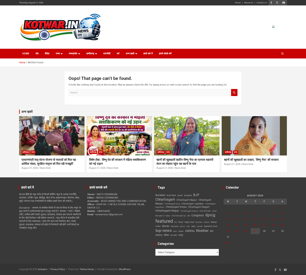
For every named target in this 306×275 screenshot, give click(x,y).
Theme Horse (87, 269)
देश (37, 53)
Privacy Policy (58, 269)
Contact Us (262, 2)
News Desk (45, 168)
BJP (196, 195)
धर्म (118, 53)
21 (264, 225)
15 (273, 219)
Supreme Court (210, 226)
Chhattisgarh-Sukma (189, 211)
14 (264, 219)
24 (228, 231)
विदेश (47, 53)
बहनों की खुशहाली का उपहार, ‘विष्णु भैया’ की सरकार (251, 160)
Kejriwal (199, 222)
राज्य (58, 53)
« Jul (226, 242)
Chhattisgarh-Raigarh (199, 207)
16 (282, 219)
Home (237, 2)
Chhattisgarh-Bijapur (186, 200)
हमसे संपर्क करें (165, 53)
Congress (197, 215)
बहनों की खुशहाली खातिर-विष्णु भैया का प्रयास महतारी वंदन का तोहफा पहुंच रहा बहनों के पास (185, 162)
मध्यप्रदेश (73, 53)
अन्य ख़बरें (27, 112)
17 (228, 225)
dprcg (210, 215)
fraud (180, 222)
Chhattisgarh (165, 199)
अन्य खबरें (130, 53)
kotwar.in (42, 269)
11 (237, 219)
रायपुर (180, 235)
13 (255, 219)
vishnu (189, 231)
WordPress (125, 269)
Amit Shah (171, 195)
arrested (188, 195)
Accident (160, 195)
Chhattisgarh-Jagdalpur (193, 203)
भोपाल (166, 235)
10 (228, 219)
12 (246, 219)
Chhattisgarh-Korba (176, 206)
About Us (248, 2)
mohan (206, 222)
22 (273, 225)
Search (234, 92)
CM (188, 216)
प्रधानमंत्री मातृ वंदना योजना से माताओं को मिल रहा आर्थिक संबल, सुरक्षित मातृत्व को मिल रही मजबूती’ (49, 162)
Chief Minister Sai (178, 216)
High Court (189, 222)
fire (175, 222)
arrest (180, 195)
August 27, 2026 (30, 168)
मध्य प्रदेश (173, 235)
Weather (202, 231)
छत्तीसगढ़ (158, 235)
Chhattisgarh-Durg (172, 204)
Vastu (181, 231)
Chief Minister (205, 211)
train (175, 231)
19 (246, 225)
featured (164, 221)
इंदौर (212, 231)
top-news (163, 230)
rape (193, 226)
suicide (200, 226)
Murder (166, 226)
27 (255, 231)
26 (246, 231)
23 (282, 225)
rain (188, 226)
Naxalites (174, 226)
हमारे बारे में (148, 53)
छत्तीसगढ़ (90, 53)
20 (255, 225)
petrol (182, 226)
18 (237, 225)
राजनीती (106, 53)
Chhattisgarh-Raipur (167, 210)
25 (237, 231)
